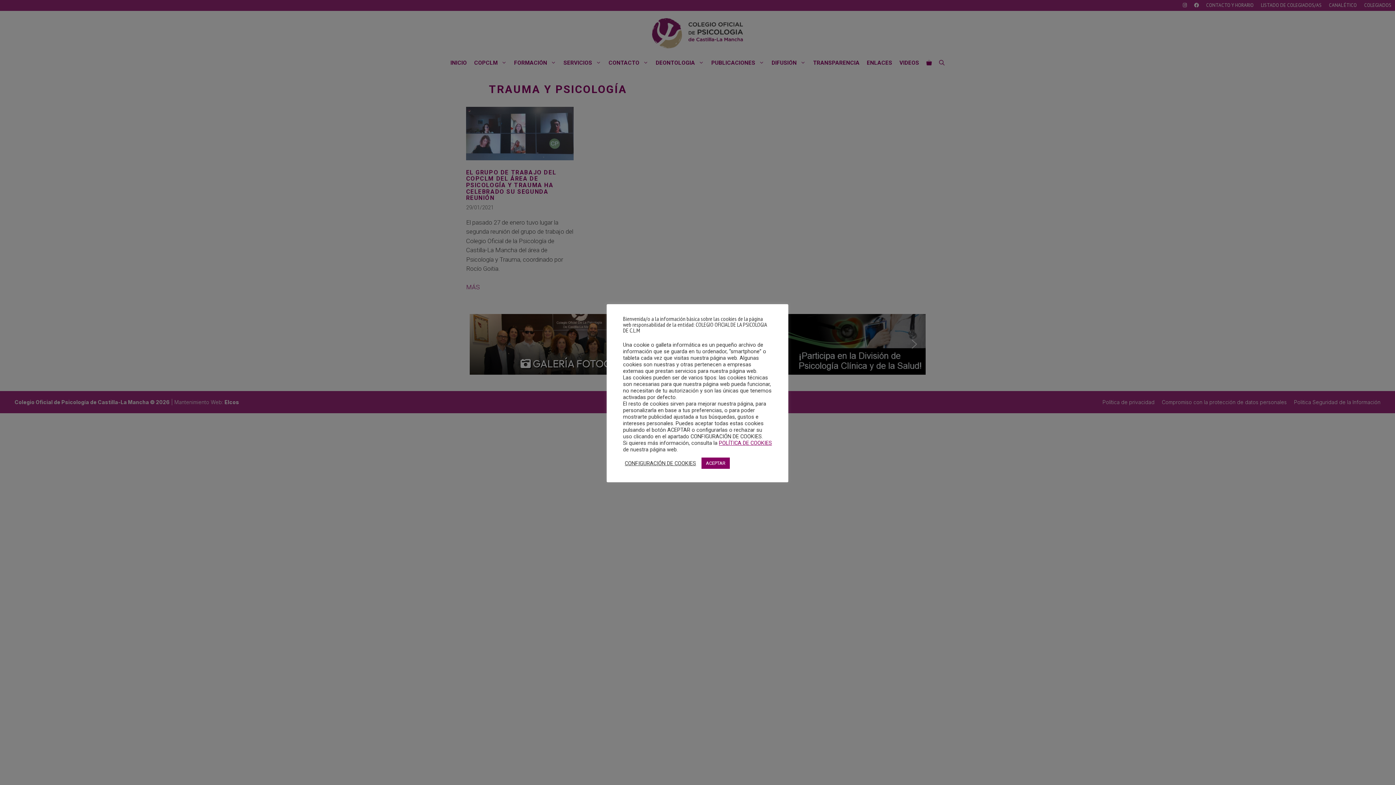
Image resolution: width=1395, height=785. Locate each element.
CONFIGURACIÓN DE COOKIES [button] (660, 463)
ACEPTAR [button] (715, 463)
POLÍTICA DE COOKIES (745, 443)
